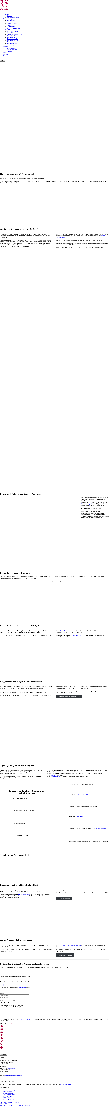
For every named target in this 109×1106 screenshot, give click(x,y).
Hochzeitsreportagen (78, 635)
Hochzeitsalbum (11, 48)
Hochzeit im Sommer (12, 40)
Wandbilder (10, 51)
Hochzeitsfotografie (8, 19)
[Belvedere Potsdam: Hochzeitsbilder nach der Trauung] (18, 381)
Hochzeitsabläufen (101, 828)
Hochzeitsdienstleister (24, 894)
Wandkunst (6, 1097)
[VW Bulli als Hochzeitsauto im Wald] (54, 406)
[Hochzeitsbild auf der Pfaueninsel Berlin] (18, 406)
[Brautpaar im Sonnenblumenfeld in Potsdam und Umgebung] (54, 381)
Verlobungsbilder (11, 22)
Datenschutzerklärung (6, 1102)
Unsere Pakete (11, 26)
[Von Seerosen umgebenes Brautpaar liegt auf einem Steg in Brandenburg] (91, 326)
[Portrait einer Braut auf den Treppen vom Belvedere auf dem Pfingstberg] (91, 406)
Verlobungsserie (63, 772)
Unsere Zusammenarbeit (13, 28)
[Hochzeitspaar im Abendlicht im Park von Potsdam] (54, 357)
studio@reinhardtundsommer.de (8, 985)
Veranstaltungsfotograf (9, 1094)
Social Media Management (10, 1090)
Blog (4, 52)
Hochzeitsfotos (11, 20)
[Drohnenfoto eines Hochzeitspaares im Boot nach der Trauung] (91, 357)
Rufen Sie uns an (15, 1105)
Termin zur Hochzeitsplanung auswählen (69, 696)
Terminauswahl (4, 979)
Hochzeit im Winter (12, 37)
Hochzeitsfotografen (87, 504)
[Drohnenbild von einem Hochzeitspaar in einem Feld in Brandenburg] (91, 713)
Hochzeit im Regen (12, 42)
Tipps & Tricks (7, 29)
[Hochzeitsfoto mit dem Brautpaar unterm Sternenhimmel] (54, 455)
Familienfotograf (7, 1096)
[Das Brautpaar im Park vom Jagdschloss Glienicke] (91, 280)
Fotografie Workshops (9, 1099)
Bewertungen (22, 987)
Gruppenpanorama (12, 23)
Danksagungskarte (12, 49)
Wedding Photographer (13, 17)
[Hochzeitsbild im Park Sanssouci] (54, 280)
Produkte (5, 46)
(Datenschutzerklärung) (26, 1019)
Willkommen (6, 14)
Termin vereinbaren (5, 1105)
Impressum (16, 1102)
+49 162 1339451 (9, 1074)
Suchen (2, 60)
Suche (5, 55)
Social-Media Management (67, 1084)
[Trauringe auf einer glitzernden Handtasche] (18, 357)
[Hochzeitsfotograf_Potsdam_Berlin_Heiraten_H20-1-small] (54, 326)
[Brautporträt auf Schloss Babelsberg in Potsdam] (91, 381)
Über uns (9, 16)
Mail (1, 1103)
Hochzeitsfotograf (8, 1093)
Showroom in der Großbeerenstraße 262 (70, 945)
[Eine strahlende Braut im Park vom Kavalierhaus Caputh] (18, 326)
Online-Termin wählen (64, 898)
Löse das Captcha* (10, 1024)
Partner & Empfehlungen (13, 32)
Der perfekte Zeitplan (12, 31)
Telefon (5, 1103)
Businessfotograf (7, 1091)
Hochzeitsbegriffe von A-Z (14, 45)
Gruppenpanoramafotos (81, 794)
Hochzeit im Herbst (12, 36)
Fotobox (9, 25)
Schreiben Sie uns (25, 1105)
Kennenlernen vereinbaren (65, 955)
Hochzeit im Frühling (12, 39)
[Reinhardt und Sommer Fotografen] (4, 9)
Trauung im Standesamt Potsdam (15, 34)
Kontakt (5, 54)
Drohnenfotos (79, 816)
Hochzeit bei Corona (12, 43)
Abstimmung (11, 1068)
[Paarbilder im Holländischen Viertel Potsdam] (18, 280)
